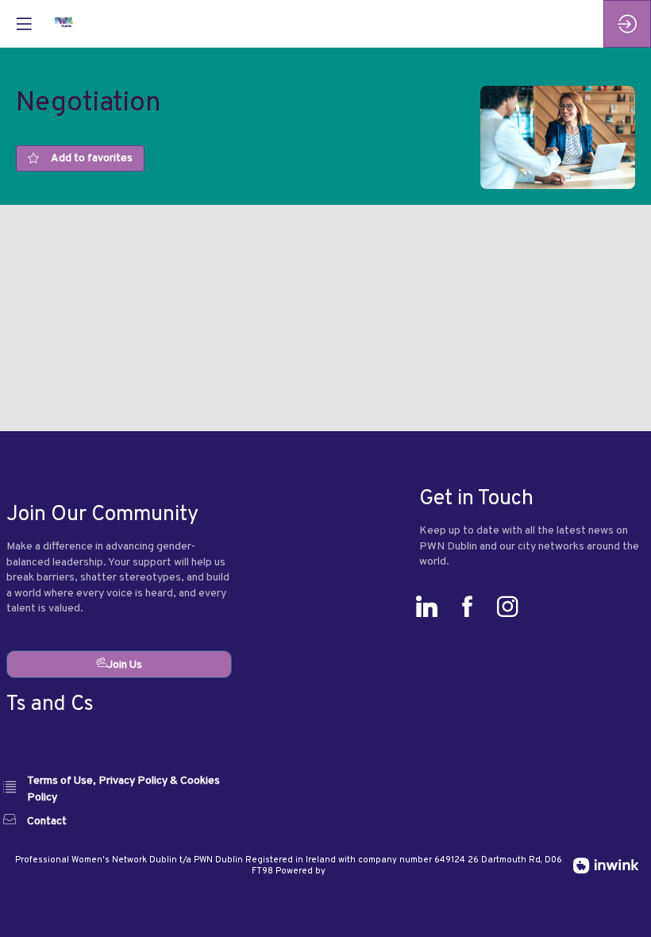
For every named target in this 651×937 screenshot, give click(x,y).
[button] (24, 24)
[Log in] (627, 24)
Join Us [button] (124, 665)
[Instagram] (511, 610)
